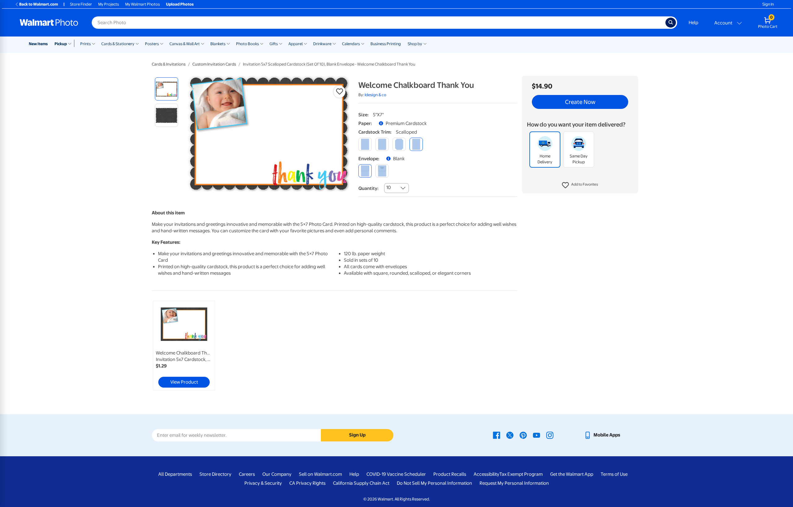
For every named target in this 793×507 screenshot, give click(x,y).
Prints (85, 43)
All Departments (175, 474)
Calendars (351, 43)
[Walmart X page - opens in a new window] (510, 435)
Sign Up (357, 435)
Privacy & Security (263, 483)
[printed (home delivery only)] (382, 171)
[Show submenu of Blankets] (228, 43)
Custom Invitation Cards (214, 64)
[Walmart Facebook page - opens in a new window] (496, 435)
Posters (152, 43)
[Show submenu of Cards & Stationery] (137, 43)
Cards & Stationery (117, 43)
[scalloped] (416, 144)
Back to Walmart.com (38, 4)
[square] (365, 144)
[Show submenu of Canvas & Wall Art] (202, 43)
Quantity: (368, 188)
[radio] (166, 89)
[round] (382, 144)
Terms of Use (614, 474)
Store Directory (215, 474)
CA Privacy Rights (307, 483)
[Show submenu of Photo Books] (262, 43)
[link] (184, 345)
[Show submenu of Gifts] (281, 43)
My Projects (108, 4)
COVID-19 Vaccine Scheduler (396, 474)
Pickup (61, 43)
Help (693, 22)
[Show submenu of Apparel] (305, 43)
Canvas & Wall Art (184, 43)
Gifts (273, 43)
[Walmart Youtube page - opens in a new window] (536, 435)
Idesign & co (375, 94)
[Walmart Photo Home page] (48, 22)
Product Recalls (449, 474)
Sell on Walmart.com (320, 474)
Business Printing (385, 43)
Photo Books (247, 43)
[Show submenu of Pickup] (71, 43)
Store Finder (81, 4)
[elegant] (399, 144)
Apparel (295, 43)
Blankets (218, 43)
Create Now (580, 102)
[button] (580, 185)
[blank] (365, 171)
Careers (247, 474)
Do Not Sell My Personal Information (434, 483)
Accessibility (486, 474)
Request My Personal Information (514, 483)
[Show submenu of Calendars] (363, 43)
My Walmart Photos (142, 4)
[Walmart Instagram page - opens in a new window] (550, 435)
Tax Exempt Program (521, 474)
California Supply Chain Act (361, 483)
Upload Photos (180, 4)
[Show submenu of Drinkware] (334, 43)
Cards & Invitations (169, 64)
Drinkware (322, 43)
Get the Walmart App (571, 474)
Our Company (276, 474)
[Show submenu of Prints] (93, 43)
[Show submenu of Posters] (162, 43)
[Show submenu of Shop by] (425, 43)
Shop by (415, 43)
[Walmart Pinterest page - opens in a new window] (523, 435)
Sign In (768, 4)
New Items (38, 43)
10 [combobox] (388, 187)
